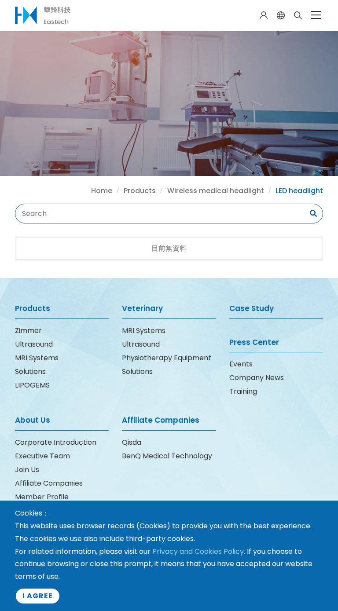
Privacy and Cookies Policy (198, 551)
